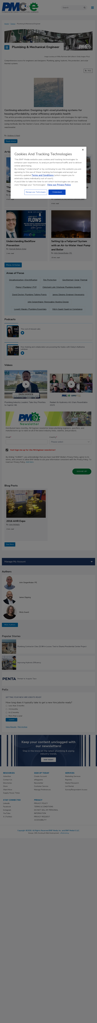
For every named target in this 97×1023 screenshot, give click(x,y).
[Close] (83, 149)
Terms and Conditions (43, 175)
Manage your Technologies (36, 192)
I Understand (57, 192)
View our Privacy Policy (59, 184)
